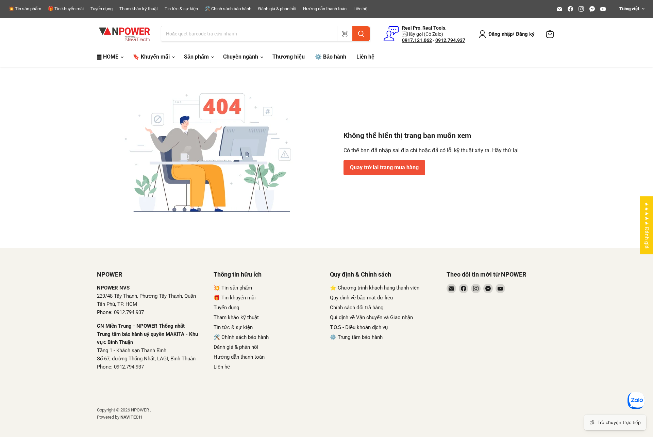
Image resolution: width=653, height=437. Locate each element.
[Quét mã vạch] (344, 33)
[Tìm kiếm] (361, 33)
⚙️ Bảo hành (330, 56)
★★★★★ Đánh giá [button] (646, 225)
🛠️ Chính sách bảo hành (228, 8)
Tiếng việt (629, 8)
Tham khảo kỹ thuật (138, 8)
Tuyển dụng (101, 8)
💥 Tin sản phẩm (25, 8)
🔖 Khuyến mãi (152, 56)
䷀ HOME (108, 56)
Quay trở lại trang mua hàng (384, 167)
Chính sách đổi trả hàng (356, 308)
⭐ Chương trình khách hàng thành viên (374, 288)
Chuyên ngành (241, 56)
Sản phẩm (197, 56)
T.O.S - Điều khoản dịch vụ (359, 327)
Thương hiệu (288, 56)
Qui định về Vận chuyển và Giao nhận (371, 317)
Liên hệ (360, 8)
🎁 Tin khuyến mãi (66, 8)
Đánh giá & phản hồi (277, 8)
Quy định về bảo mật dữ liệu (361, 298)
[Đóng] (137, 398)
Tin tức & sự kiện (181, 8)
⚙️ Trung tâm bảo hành (356, 337)
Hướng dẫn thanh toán (325, 8)
